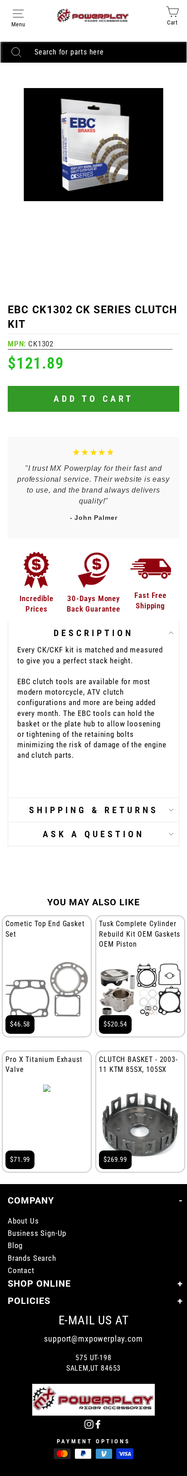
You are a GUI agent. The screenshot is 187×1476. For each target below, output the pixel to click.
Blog (15, 1245)
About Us (23, 1221)
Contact (21, 1270)
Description (93, 632)
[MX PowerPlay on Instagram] (89, 1423)
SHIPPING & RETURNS (93, 810)
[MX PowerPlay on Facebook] (98, 1423)
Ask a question (93, 834)
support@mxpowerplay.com (93, 1338)
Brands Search (32, 1258)
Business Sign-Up (37, 1233)
